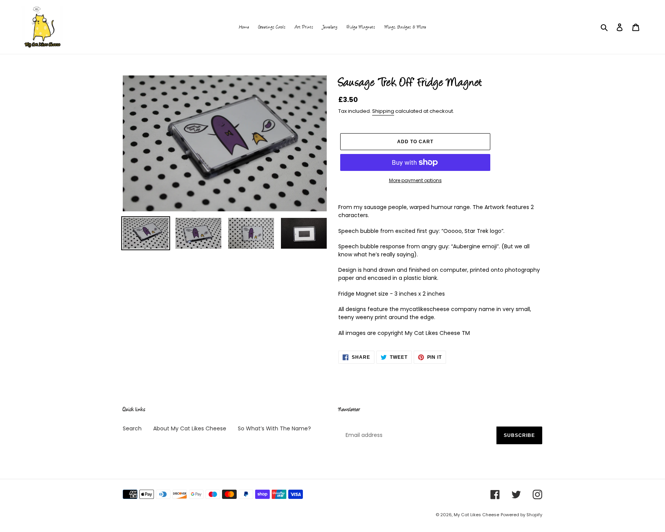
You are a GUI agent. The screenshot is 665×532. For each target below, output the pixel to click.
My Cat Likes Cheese (476, 515)
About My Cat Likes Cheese (189, 428)
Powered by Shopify (521, 515)
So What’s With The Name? (274, 428)
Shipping (383, 111)
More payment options (415, 180)
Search (132, 428)
